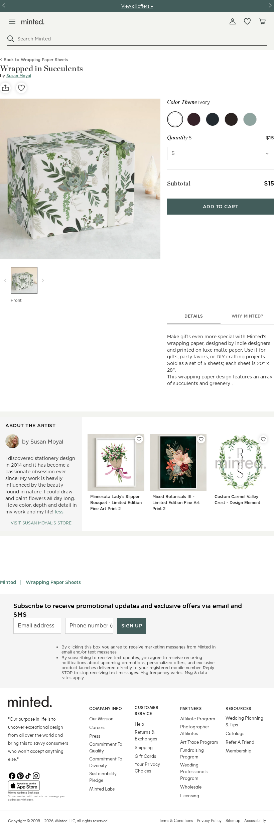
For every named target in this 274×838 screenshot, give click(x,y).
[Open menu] (12, 21)
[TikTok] (28, 775)
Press (94, 736)
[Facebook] (12, 775)
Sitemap (233, 820)
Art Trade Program (199, 742)
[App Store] (40, 786)
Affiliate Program (197, 718)
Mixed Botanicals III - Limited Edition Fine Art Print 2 (176, 502)
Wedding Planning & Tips (244, 721)
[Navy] (212, 119)
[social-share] (5, 88)
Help (139, 724)
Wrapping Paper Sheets (53, 582)
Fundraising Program (192, 753)
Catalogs (235, 733)
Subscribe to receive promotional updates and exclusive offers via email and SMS (127, 610)
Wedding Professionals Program (194, 771)
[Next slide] (42, 280)
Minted (8, 582)
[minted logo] (32, 21)
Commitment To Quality (105, 747)
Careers (97, 727)
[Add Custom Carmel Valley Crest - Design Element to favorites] (263, 439)
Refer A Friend (240, 742)
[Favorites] (247, 21)
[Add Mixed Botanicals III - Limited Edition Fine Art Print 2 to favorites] (201, 439)
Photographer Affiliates (194, 729)
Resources (238, 708)
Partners (190, 708)
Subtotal (178, 183)
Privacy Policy (209, 820)
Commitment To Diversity (105, 761)
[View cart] (262, 21)
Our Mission (101, 718)
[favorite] (21, 88)
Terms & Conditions (176, 820)
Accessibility (255, 820)
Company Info (105, 708)
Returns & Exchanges (146, 735)
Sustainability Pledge (103, 776)
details (193, 316)
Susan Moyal (18, 75)
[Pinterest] (20, 775)
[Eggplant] (194, 119)
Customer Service (146, 710)
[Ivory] (175, 119)
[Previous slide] (5, 280)
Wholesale (190, 787)
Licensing (189, 795)
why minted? (247, 316)
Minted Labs (102, 789)
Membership (238, 750)
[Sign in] (232, 21)
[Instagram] (36, 775)
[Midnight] (250, 119)
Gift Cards (145, 756)
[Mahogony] (231, 119)
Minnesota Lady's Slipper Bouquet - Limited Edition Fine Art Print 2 (116, 502)
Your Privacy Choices (147, 767)
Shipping (144, 747)
